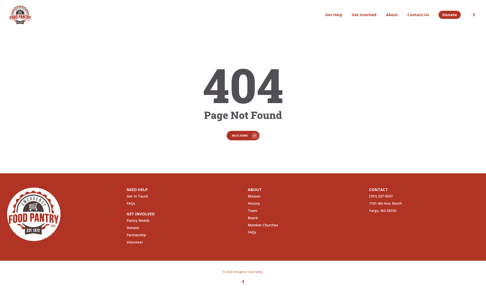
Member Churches (263, 225)
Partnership (136, 235)
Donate (133, 227)
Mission (254, 196)
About (255, 189)
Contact (378, 189)
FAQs (252, 232)
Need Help (137, 189)
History (254, 203)
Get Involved (141, 213)
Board (253, 218)
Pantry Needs (138, 220)
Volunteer (135, 242)
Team (252, 210)
